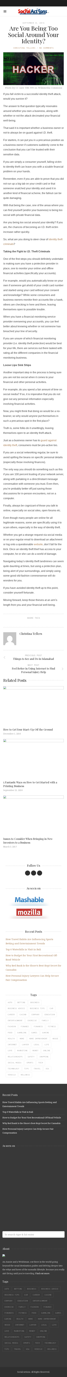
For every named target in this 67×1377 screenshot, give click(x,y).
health (11, 1039)
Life (47, 1045)
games (34, 1033)
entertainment (15, 1020)
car (51, 1008)
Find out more (42, 1273)
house (55, 1039)
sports (30, 1063)
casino (23, 1015)
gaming (45, 1033)
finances (38, 1026)
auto (10, 1002)
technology (13, 1069)
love (10, 1051)
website (38, 544)
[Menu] (5, 11)
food (10, 1033)
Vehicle (12, 1075)
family (45, 1020)
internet (12, 1045)
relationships (15, 1057)
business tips (37, 1008)
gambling (22, 1033)
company (36, 1015)
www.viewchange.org (26, 1208)
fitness (52, 1026)
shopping (44, 1057)
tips (26, 1069)
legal (37, 1045)
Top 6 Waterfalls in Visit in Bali (23, 949)
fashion (12, 1026)
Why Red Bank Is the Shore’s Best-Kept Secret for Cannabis (31, 1123)
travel (37, 1069)
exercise (32, 1020)
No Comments (46, 48)
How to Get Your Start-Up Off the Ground (28, 729)
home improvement (38, 1039)
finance (25, 1026)
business (35, 1002)
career (11, 1015)
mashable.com (26, 1156)
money (35, 1051)
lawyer (25, 1045)
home (22, 1039)
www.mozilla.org (26, 1169)
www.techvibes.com (26, 1195)
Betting (21, 1002)
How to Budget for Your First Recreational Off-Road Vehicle (31, 1117)
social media (14, 1063)
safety (31, 1057)
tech (40, 1063)
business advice (16, 1008)
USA (47, 1069)
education (50, 1015)
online (46, 1051)
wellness (25, 1075)
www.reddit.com (26, 1182)
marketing (22, 1051)
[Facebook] (27, 873)
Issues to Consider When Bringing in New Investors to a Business (28, 840)
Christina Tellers (24, 48)
